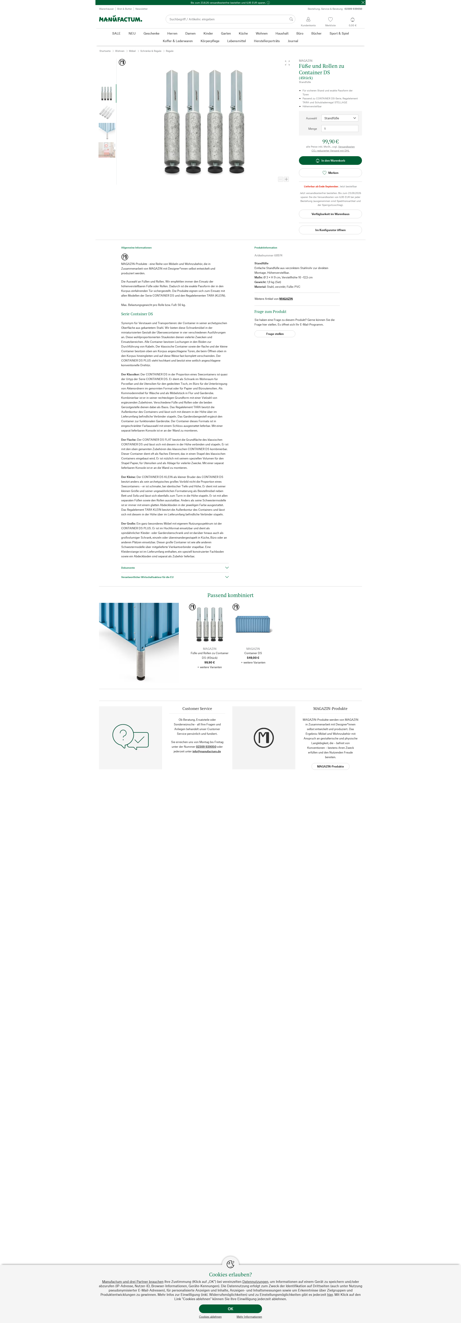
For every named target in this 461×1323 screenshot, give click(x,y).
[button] (287, 63)
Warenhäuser (106, 8)
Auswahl (311, 118)
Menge (312, 128)
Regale (169, 50)
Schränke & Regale (150, 50)
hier (330, 1294)
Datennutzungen (255, 1281)
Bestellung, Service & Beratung (335, 8)
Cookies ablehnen (210, 1316)
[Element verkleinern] (280, 179)
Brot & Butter (124, 8)
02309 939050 (206, 746)
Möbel (132, 50)
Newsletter (141, 8)
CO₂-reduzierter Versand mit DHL (331, 150)
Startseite (105, 50)
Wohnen (119, 50)
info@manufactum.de (207, 751)
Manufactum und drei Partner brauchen (133, 1281)
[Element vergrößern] (286, 179)
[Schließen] (363, 2)
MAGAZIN (286, 298)
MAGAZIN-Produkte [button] (330, 766)
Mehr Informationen (249, 1316)
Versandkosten (346, 146)
